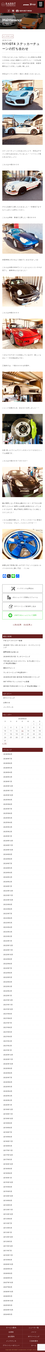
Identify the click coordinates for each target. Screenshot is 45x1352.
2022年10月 (8, 954)
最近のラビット (9, 668)
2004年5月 (7, 1314)
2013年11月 (8, 1209)
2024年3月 (7, 877)
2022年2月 (7, 991)
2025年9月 (7, 800)
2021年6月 (7, 1027)
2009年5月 (7, 1269)
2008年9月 (7, 1273)
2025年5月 (7, 818)
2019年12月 (8, 1109)
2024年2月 (7, 882)
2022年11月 (8, 950)
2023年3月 (7, 932)
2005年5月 (7, 1305)
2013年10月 (8, 1214)
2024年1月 (7, 886)
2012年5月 (7, 1241)
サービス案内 (11, 1327)
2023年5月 (7, 923)
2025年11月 (8, 790)
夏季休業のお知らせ (11, 652)
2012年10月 (8, 1237)
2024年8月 (7, 859)
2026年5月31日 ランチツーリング (16, 656)
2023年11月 (8, 895)
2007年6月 (7, 1287)
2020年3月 (7, 1096)
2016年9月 (7, 1168)
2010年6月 (7, 1260)
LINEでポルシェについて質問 (25, 615)
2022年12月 (8, 945)
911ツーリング (9, 698)
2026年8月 (7, 754)
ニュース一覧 (34, 1327)
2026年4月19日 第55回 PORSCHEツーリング (21, 677)
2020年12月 (8, 1055)
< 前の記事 (17, 624)
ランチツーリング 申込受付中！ (15, 672)
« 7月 (4, 743)
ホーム (33, 1345)
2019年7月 (7, 1132)
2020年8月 (7, 1073)
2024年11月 (8, 845)
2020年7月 (7, 1077)
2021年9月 (7, 1014)
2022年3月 (7, 986)
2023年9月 (7, 904)
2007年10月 (8, 1282)
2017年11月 (8, 1150)
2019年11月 (8, 1114)
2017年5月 (7, 1159)
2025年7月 (7, 809)
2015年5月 (7, 1191)
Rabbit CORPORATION (8, 4)
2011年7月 (7, 1250)
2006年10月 (8, 1291)
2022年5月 (7, 977)
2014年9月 (7, 1200)
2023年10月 (8, 900)
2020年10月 (8, 1064)
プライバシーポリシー (11, 1345)
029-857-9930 (25, 11)
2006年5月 (7, 1296)
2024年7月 (7, 863)
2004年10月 (8, 1310)
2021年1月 (7, 1050)
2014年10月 (8, 1196)
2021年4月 (7, 1036)
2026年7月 (7, 759)
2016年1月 (7, 1178)
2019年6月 (7, 1137)
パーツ (33, 1332)
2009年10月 (8, 1264)
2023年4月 (7, 927)
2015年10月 (8, 1182)
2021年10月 (8, 1009)
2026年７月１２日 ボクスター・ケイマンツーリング (22, 646)
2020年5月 (7, 1086)
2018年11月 (8, 1141)
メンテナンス (8, 707)
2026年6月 (7, 763)
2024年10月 (8, 850)
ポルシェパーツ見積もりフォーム (25, 597)
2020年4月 (7, 1091)
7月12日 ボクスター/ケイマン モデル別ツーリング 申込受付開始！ (22, 662)
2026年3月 (7, 777)
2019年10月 (8, 1118)
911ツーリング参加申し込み (25, 606)
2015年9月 (7, 1187)
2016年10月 (8, 1164)
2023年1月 (7, 941)
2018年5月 (7, 1146)
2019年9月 (7, 1123)
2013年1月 (7, 1232)
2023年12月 (8, 891)
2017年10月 (8, 1155)
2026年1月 (7, 781)
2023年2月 (7, 936)
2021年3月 (7, 1041)
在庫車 (11, 1332)
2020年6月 (7, 1082)
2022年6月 (7, 973)
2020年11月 (8, 1059)
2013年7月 (7, 1223)
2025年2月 (7, 831)
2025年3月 (7, 827)
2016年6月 (7, 1173)
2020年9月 (7, 1068)
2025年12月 (8, 786)
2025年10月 (8, 795)
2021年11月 (8, 1005)
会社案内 (11, 1336)
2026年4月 (7, 772)
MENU (40, 4)
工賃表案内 (33, 1341)
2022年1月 (7, 995)
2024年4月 (7, 872)
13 (22, 731)
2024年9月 (7, 854)
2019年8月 (7, 1127)
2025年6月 (7, 813)
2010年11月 (8, 1255)
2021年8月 (7, 1018)
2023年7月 (7, 913)
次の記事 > (28, 624)
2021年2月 (7, 1046)
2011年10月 (8, 1246)
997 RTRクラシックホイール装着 (16, 681)
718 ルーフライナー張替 (12, 640)
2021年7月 (7, 1023)
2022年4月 (7, 982)
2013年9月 (7, 1219)
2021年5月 (7, 1032)
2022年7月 (7, 968)
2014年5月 (7, 1205)
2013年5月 (7, 1228)
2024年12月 (8, 841)
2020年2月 (7, 1100)
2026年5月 (7, 768)
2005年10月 (8, 1301)
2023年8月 (7, 909)
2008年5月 (7, 1278)
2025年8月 (7, 804)
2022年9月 (7, 959)
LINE (13, 11)
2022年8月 (7, 964)
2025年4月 (7, 822)
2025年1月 (7, 836)
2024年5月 (7, 868)
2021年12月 (8, 1000)
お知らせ (6, 702)
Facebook (8, 11)
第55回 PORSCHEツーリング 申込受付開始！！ (22, 686)
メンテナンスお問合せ (25, 588)
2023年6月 (7, 918)
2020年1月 (7, 1105)
